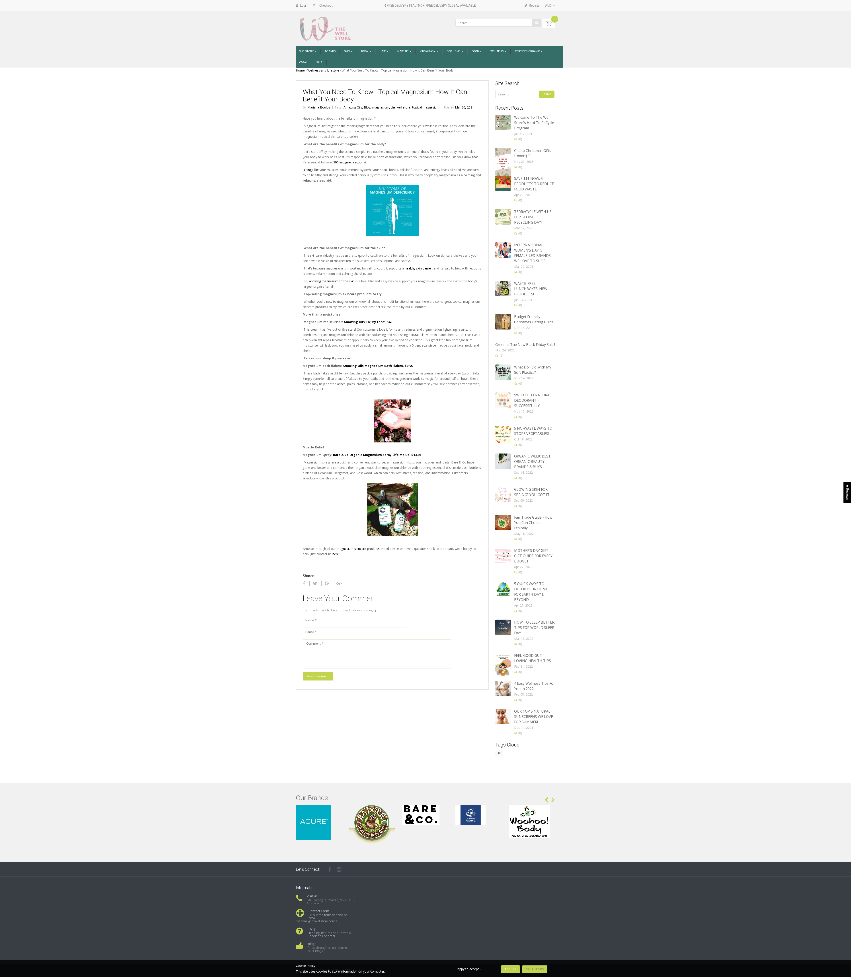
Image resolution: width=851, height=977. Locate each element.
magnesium (381, 107)
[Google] (339, 583)
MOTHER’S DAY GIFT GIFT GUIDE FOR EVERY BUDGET (533, 556)
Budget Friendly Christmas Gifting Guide (534, 319)
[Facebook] (304, 583)
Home (300, 70)
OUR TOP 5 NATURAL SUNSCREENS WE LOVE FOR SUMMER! (533, 716)
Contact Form (318, 911)
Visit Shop (319, 810)
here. (336, 554)
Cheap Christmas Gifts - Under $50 (533, 153)
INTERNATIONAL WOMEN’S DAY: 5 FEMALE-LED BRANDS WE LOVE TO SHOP (532, 252)
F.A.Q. (311, 929)
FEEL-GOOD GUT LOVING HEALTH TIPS (532, 658)
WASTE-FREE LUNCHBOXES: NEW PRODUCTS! (530, 289)
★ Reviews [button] (847, 492)
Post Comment (318, 676)
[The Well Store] (326, 28)
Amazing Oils (353, 107)
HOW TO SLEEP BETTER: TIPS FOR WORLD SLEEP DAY (534, 627)
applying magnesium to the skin (332, 281)
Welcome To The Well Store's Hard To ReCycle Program (534, 122)
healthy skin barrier (418, 268)
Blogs (312, 943)
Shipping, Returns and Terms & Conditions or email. (329, 934)
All (499, 753)
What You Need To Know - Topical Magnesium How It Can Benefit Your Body (385, 95)
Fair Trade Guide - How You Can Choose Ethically (533, 522)
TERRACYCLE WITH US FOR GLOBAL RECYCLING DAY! (533, 217)
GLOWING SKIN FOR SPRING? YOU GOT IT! (532, 492)
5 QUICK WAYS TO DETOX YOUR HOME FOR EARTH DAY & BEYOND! (531, 591)
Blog (367, 107)
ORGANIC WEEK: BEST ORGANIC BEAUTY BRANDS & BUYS (532, 461)
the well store (401, 107)
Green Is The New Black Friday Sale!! (525, 344)
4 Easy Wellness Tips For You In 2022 (534, 686)
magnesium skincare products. (358, 549)
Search (547, 94)
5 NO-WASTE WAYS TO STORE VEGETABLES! (533, 431)
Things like (311, 170)
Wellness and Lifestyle (323, 70)
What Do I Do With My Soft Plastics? (532, 370)
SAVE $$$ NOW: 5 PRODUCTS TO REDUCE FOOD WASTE (534, 184)
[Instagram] (339, 869)
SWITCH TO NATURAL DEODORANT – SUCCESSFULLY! (532, 400)
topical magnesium (425, 107)
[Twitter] (315, 583)
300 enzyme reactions (349, 162)
